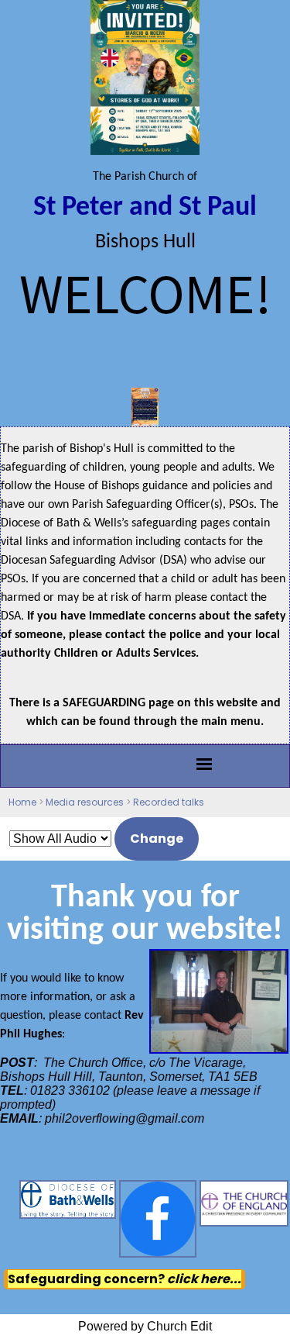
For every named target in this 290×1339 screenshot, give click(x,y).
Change (156, 838)
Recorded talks (168, 802)
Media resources (85, 802)
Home (22, 802)
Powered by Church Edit (145, 1326)
